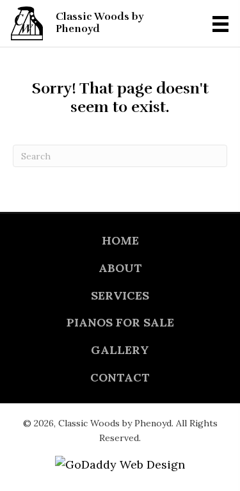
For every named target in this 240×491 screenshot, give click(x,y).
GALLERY (120, 349)
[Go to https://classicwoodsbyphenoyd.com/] (97, 23)
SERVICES (120, 295)
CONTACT (120, 377)
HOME (120, 240)
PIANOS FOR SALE (120, 322)
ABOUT (120, 268)
